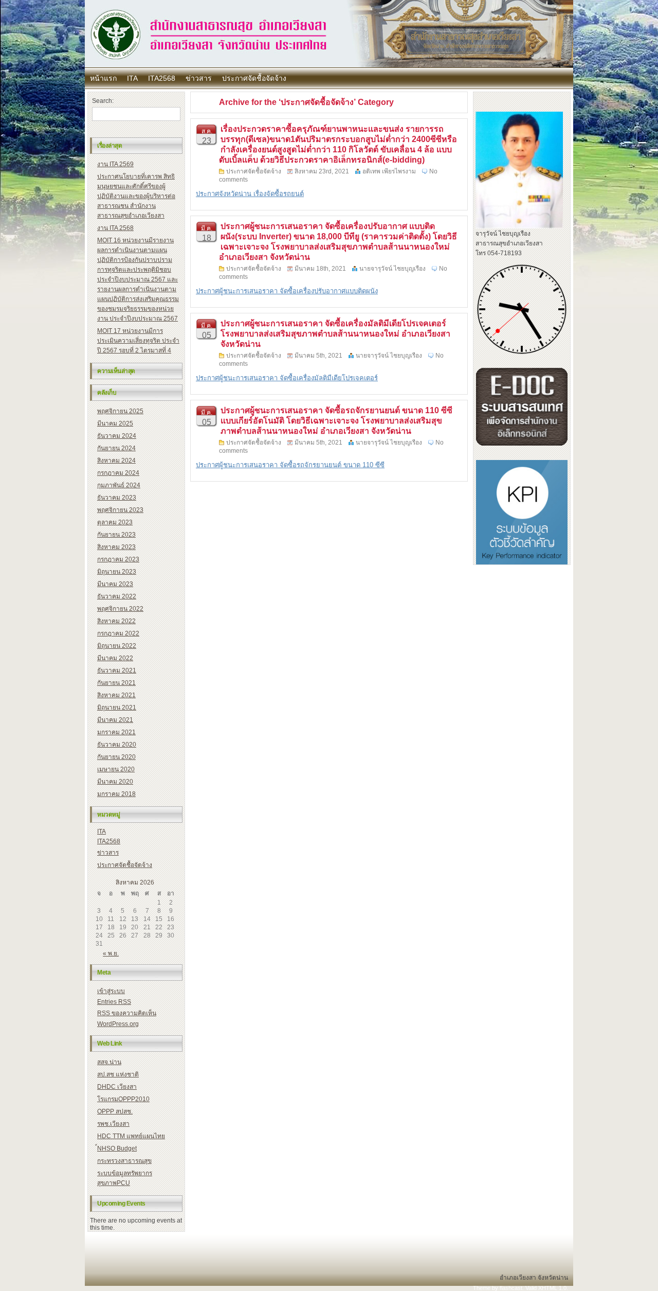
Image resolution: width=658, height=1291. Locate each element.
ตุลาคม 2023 (115, 522)
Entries (114, 1001)
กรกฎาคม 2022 (118, 633)
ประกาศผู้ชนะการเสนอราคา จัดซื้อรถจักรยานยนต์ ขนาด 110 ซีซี (290, 465)
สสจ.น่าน (109, 1062)
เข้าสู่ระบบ (111, 991)
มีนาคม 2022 (115, 658)
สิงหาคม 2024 (116, 460)
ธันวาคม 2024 (116, 435)
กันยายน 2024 (116, 448)
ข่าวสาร (199, 78)
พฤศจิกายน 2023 (120, 510)
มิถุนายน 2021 (116, 707)
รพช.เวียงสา (113, 1123)
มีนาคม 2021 (115, 719)
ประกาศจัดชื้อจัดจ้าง (254, 78)
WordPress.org (118, 1024)
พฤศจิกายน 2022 (120, 608)
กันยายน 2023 (116, 534)
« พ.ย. (111, 953)
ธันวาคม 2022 (116, 596)
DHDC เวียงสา (117, 1086)
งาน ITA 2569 (115, 164)
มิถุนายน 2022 (116, 645)
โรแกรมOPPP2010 (123, 1099)
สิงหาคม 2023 (116, 547)
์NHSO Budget (117, 1148)
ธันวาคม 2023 (116, 497)
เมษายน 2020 (116, 769)
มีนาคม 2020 (115, 781)
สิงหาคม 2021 (116, 695)
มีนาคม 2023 (115, 584)
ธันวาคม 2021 (116, 670)
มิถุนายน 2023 (116, 571)
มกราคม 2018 (116, 794)
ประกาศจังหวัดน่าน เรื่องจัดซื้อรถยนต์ (250, 194)
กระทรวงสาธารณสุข (124, 1160)
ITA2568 (161, 78)
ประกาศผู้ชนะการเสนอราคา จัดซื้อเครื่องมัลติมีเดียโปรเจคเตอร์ (287, 378)
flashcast (511, 1288)
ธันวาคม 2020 (116, 744)
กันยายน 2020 (116, 757)
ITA (132, 78)
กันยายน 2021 (116, 682)
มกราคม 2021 (116, 732)
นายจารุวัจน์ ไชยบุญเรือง (392, 268)
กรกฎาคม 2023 (118, 559)
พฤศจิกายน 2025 (120, 411)
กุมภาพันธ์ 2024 (118, 485)
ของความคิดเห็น (126, 1013)
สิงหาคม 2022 (116, 621)
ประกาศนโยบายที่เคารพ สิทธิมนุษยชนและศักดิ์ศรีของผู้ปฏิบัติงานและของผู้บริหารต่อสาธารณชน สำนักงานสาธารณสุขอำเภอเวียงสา (136, 196)
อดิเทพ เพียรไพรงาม (389, 171)
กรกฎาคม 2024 (118, 472)
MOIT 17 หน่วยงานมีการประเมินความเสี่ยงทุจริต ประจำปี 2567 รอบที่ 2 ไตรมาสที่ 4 (138, 340)
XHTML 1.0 (552, 1288)
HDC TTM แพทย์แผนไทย (131, 1136)
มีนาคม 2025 (115, 423)
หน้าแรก (103, 78)
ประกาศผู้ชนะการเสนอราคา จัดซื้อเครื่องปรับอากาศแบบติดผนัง (287, 291)
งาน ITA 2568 (115, 228)
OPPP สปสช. (115, 1111)
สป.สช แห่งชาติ (118, 1074)
